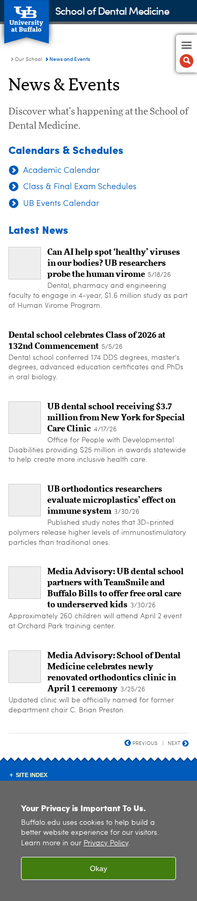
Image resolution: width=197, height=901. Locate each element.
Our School (28, 59)
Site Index (31, 775)
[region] (98, 841)
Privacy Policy (106, 843)
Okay (98, 868)
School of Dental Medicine (112, 10)
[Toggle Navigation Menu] (186, 54)
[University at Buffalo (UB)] (26, 16)
